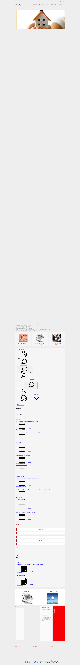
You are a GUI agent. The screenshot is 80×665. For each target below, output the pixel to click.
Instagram (58, 615)
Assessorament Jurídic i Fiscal (56, 344)
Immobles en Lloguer (52, 591)
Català (63, 1)
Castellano (61, 1)
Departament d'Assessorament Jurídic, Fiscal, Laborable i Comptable (22, 653)
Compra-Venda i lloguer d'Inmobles (40, 344)
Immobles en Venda (27, 591)
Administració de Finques (23, 343)
